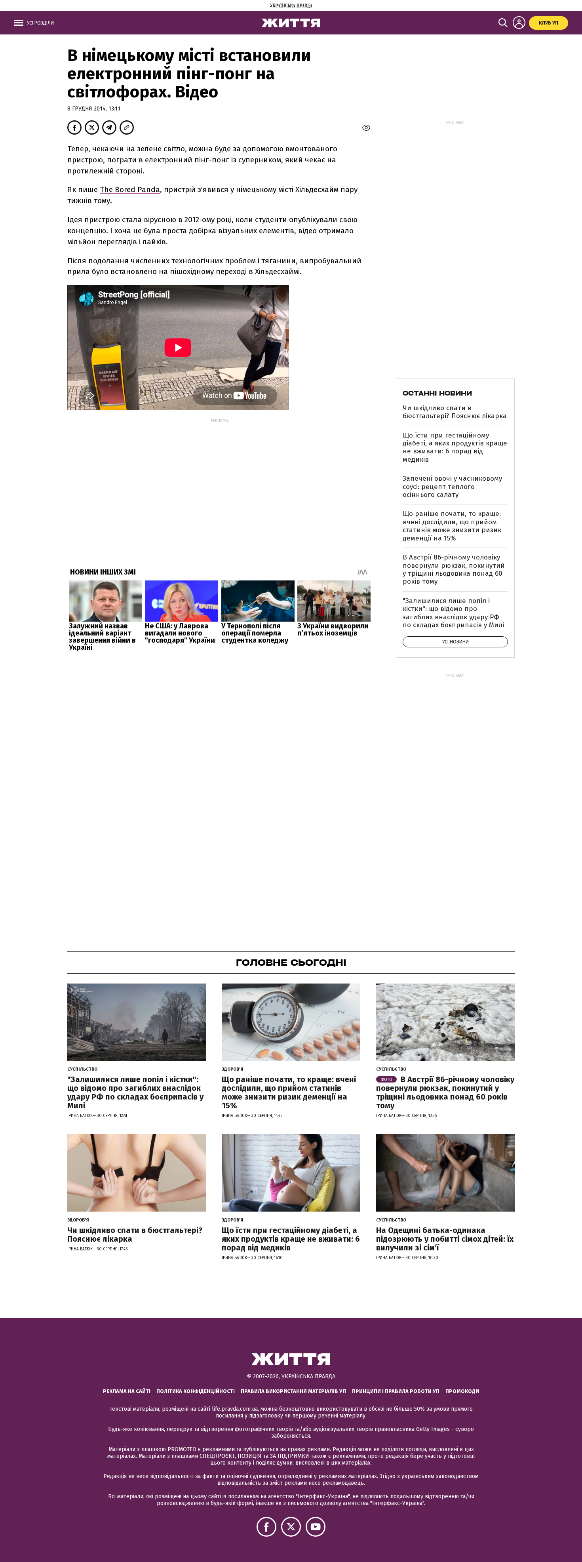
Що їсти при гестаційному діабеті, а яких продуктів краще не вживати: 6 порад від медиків (455, 447)
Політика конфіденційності (195, 1391)
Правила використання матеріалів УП (293, 1391)
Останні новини (437, 393)
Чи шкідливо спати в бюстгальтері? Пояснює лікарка (455, 412)
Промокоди (462, 1391)
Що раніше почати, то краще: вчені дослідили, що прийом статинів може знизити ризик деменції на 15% (452, 526)
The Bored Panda (130, 189)
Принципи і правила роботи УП (395, 1391)
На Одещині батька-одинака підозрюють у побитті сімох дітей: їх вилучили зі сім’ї (445, 1238)
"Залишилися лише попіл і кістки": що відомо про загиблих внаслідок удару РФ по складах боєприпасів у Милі (453, 613)
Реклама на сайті (126, 1391)
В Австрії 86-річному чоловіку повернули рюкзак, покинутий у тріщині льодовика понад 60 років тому (454, 569)
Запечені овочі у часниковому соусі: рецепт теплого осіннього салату (452, 486)
